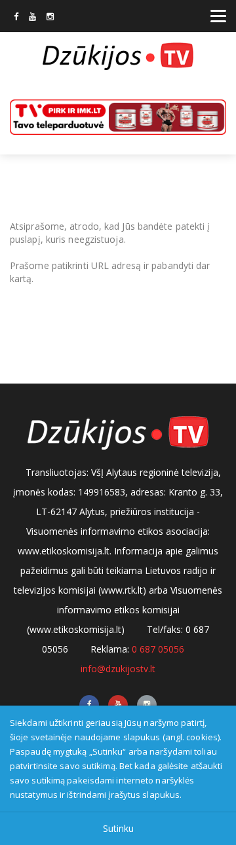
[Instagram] (50, 17)
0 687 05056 (158, 649)
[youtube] (32, 17)
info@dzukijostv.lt (118, 668)
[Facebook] (16, 17)
